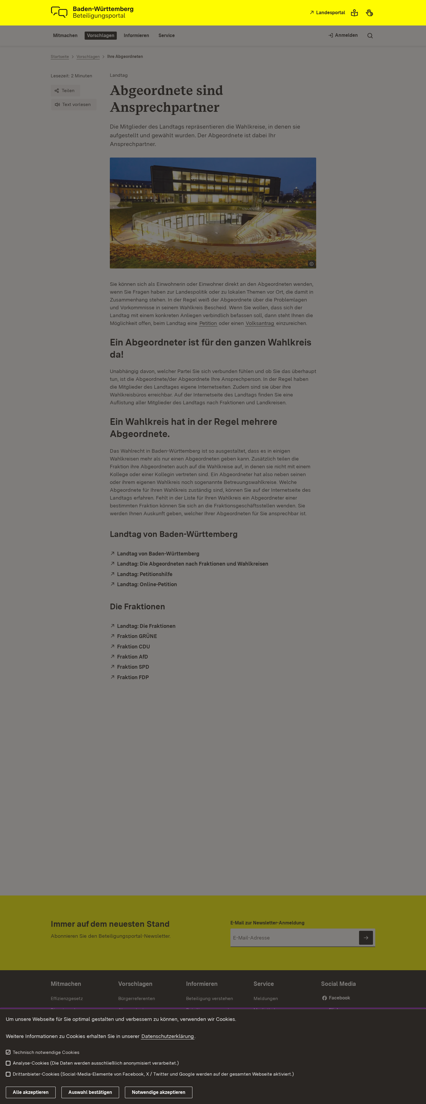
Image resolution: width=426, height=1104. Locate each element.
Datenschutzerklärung (167, 1036)
